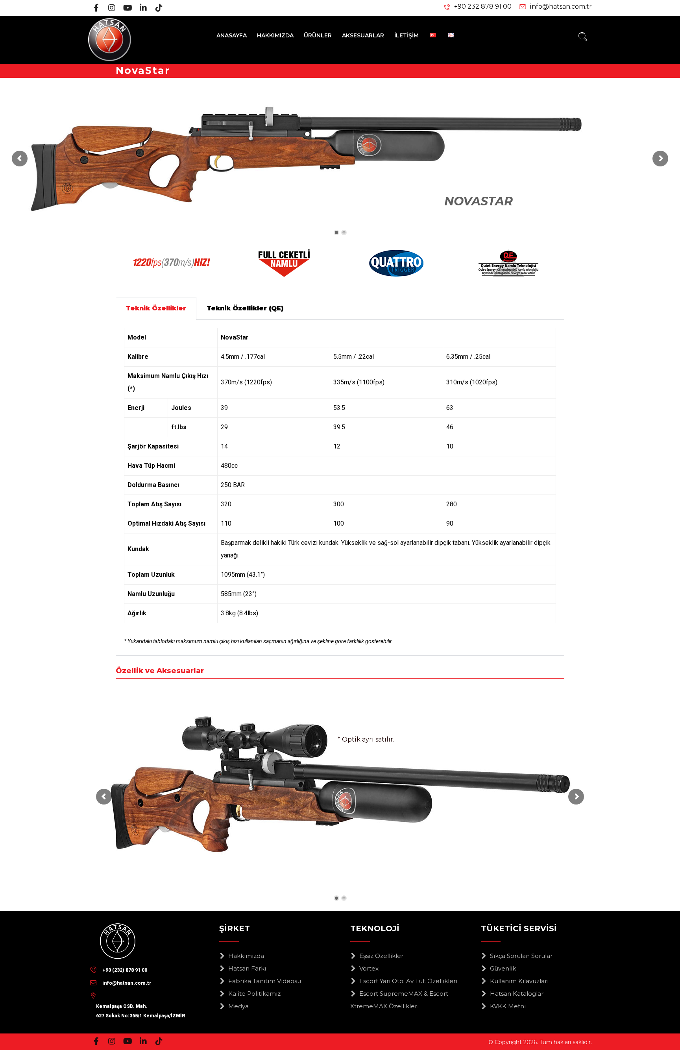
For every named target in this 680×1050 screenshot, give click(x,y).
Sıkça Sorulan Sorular (521, 956)
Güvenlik (503, 968)
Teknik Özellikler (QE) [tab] (245, 308)
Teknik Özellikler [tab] (156, 308)
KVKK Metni (508, 1006)
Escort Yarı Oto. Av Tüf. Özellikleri (408, 981)
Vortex (369, 968)
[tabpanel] (340, 488)
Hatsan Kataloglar (516, 993)
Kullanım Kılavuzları (519, 981)
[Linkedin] (143, 8)
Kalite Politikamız (254, 993)
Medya (238, 1006)
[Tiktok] (159, 8)
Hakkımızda (246, 956)
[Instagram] (112, 8)
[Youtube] (127, 8)
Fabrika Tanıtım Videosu (264, 981)
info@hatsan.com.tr (561, 6)
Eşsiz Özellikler (381, 956)
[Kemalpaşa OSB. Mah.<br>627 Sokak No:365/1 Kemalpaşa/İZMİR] (140, 995)
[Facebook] (96, 8)
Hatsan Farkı (247, 968)
